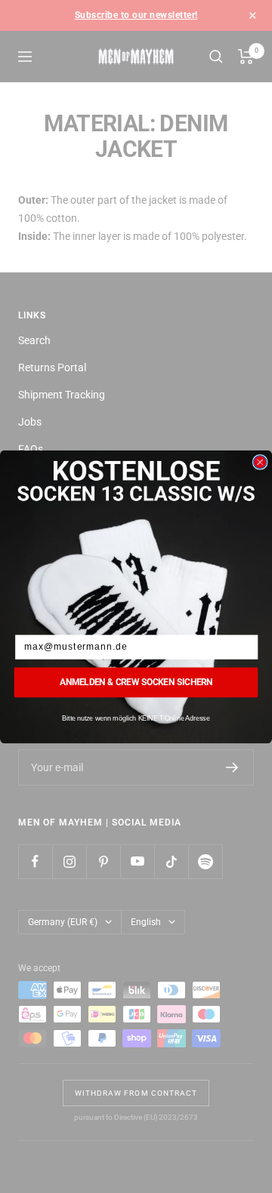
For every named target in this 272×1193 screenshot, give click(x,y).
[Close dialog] (260, 461)
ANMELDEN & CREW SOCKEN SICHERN (136, 681)
